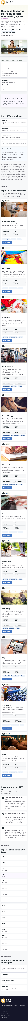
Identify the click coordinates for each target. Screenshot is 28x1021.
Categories (7, 60)
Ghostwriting (6, 465)
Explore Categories (7, 89)
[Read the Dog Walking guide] (14, 549)
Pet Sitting (6, 609)
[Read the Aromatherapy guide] (14, 693)
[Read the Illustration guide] (14, 306)
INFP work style (6, 68)
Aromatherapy (7, 705)
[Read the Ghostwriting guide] (14, 453)
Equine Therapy (7, 416)
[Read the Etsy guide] (14, 646)
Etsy (3, 658)
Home (2, 60)
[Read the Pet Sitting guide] (14, 597)
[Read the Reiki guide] (14, 742)
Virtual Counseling (8, 221)
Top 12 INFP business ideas (8, 69)
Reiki (4, 754)
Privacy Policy (4, 1011)
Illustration (6, 317)
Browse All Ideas (6, 84)
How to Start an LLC (6, 1015)
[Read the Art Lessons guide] (14, 257)
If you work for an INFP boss (9, 71)
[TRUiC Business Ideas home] (7, 2)
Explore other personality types (9, 73)
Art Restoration (7, 367)
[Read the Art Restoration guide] (14, 355)
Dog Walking (6, 561)
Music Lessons (7, 514)
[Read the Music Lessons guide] (14, 502)
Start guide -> (7, 242)
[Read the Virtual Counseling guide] (14, 209)
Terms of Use (4, 1013)
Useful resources (6, 75)
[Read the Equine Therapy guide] (14, 404)
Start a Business (6, 87)
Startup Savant (5, 1017)
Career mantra (5, 66)
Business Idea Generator (8, 82)
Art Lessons (6, 268)
